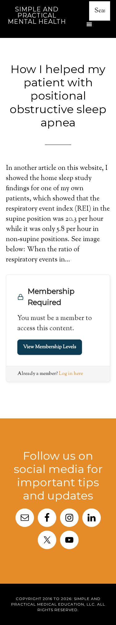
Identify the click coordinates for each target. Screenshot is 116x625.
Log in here (71, 373)
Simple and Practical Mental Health (37, 15)
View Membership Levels (49, 347)
